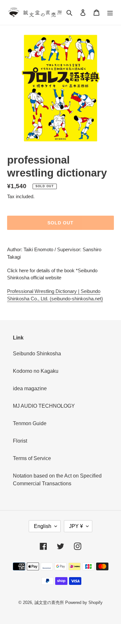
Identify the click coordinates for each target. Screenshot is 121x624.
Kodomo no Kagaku (35, 371)
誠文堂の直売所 (49, 602)
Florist (20, 441)
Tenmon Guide (29, 423)
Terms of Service (32, 458)
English (42, 526)
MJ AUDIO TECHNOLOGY (44, 406)
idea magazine (30, 388)
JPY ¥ (76, 526)
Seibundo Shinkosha (37, 353)
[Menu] (110, 12)
